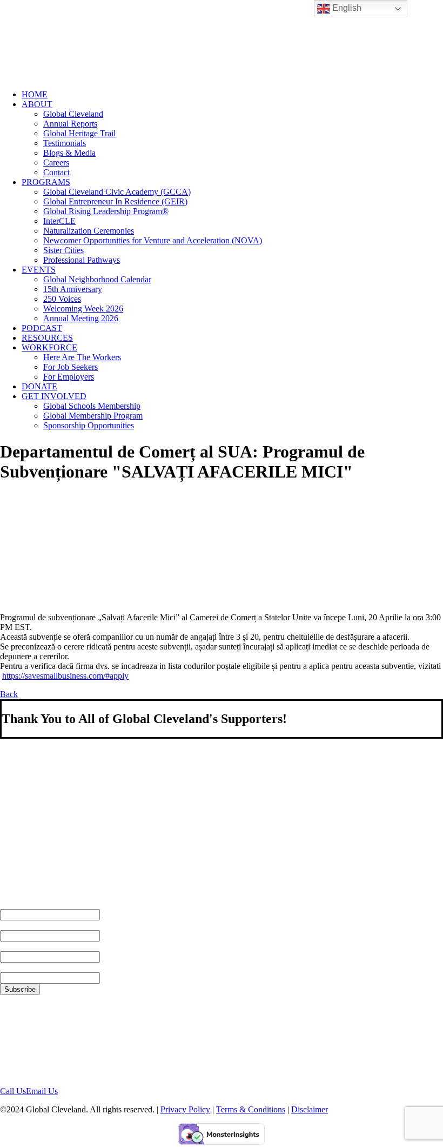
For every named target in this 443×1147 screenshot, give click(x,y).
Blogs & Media (69, 152)
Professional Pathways (81, 259)
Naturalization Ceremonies (88, 230)
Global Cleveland (73, 113)
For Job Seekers (70, 367)
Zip (6, 967)
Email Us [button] (42, 1091)
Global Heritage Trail (79, 133)
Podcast (42, 328)
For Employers (68, 376)
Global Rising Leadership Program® (106, 211)
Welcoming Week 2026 (83, 308)
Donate (39, 386)
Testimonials (64, 143)
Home (35, 94)
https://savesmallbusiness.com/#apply (65, 675)
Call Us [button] (13, 1091)
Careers (56, 162)
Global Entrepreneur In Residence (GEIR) (115, 201)
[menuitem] (232, 95)
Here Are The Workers (82, 357)
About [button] (37, 104)
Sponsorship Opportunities (88, 425)
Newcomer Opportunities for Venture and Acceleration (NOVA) (152, 240)
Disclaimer (309, 1109)
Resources (47, 337)
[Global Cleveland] (221, 40)
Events (39, 269)
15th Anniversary (72, 289)
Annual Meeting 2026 (80, 318)
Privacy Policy (185, 1109)
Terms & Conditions (250, 1109)
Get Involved (54, 396)
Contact (56, 172)
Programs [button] (46, 182)
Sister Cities (63, 250)
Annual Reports (70, 123)
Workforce (49, 347)
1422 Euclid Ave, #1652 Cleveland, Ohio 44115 (42, 1040)
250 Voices (62, 298)
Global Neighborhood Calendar (97, 279)
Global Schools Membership (91, 405)
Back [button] (9, 694)
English (345, 7)
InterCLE (59, 221)
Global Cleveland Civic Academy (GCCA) (117, 191)
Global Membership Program (93, 415)
